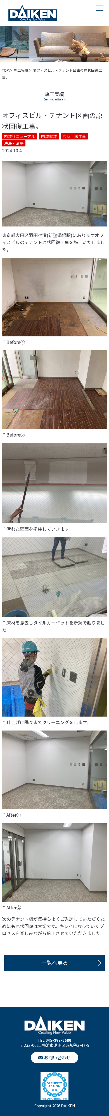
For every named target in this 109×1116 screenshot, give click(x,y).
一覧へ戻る (54, 962)
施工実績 (21, 70)
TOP (5, 70)
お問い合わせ (57, 1057)
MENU (99, 13)
